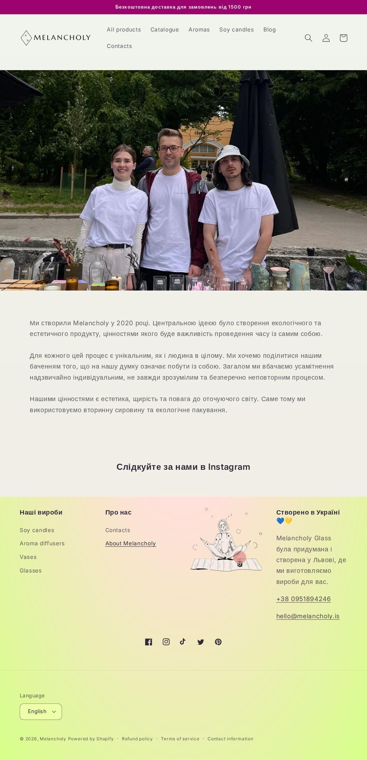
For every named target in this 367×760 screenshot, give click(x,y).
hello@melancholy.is (308, 616)
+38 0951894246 (303, 599)
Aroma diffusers (42, 543)
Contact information (230, 738)
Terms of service (180, 738)
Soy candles (37, 530)
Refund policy (137, 738)
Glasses (31, 570)
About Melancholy (131, 543)
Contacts (117, 530)
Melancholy (53, 738)
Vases (28, 557)
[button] (308, 38)
